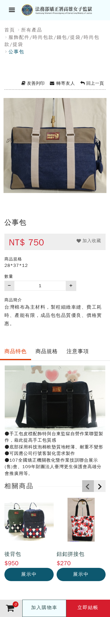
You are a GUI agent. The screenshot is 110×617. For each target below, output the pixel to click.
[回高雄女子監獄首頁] (62, 9)
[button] (89, 240)
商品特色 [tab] (15, 351)
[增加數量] (71, 286)
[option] (55, 153)
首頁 (9, 30)
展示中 (29, 574)
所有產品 (31, 30)
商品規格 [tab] (46, 351)
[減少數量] (9, 286)
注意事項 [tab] (78, 351)
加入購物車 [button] (44, 608)
